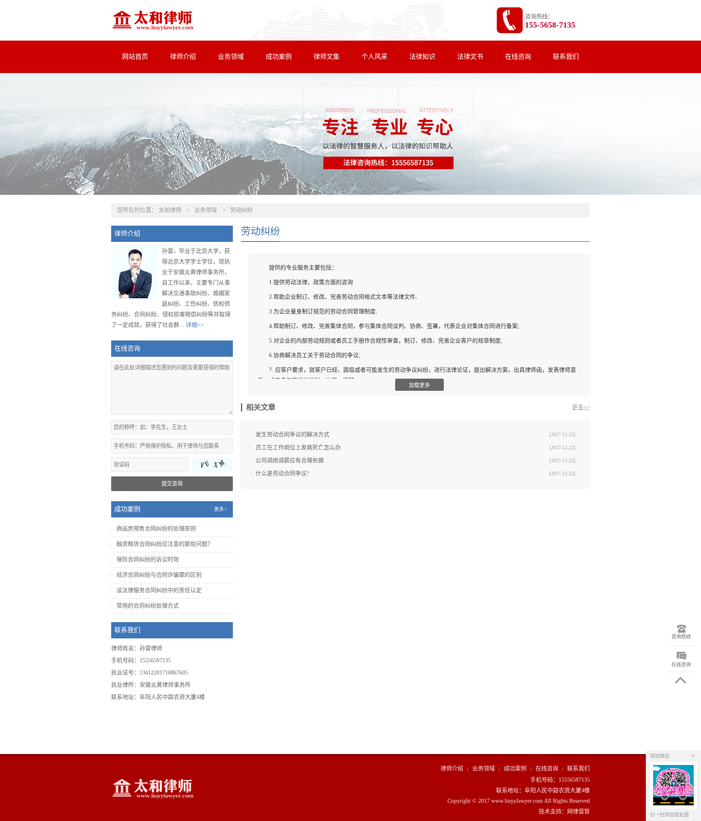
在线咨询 (518, 56)
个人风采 (374, 56)
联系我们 (566, 56)
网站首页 (135, 56)
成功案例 (279, 56)
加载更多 (419, 385)
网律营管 (578, 811)
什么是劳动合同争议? (282, 473)
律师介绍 (183, 56)
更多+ (220, 509)
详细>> (195, 325)
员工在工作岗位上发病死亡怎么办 (298, 447)
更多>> (581, 407)
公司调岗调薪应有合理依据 (290, 460)
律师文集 (327, 56)
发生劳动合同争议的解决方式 (292, 434)
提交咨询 (172, 484)
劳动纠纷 (241, 210)
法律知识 (422, 56)
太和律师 (170, 210)
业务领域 (231, 56)
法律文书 (470, 56)
